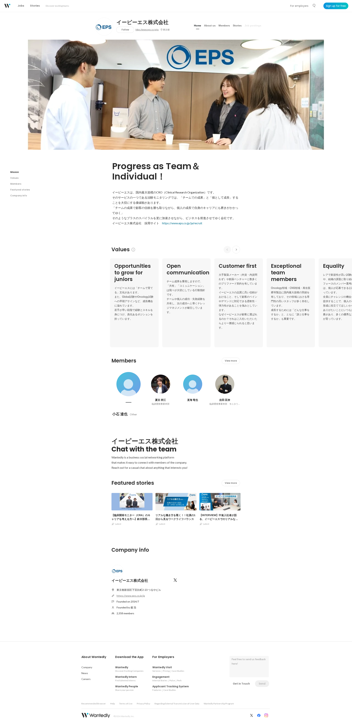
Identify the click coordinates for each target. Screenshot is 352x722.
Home (197, 25)
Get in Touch (241, 683)
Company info (18, 195)
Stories (237, 25)
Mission (14, 172)
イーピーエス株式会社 (142, 22)
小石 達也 (120, 414)
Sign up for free (336, 6)
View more (231, 360)
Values (14, 177)
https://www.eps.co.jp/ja (147, 29)
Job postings (253, 25)
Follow (125, 29)
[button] (93, 657)
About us (210, 25)
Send (262, 683)
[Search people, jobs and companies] (314, 5)
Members (224, 25)
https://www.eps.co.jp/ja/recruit (182, 223)
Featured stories (20, 189)
